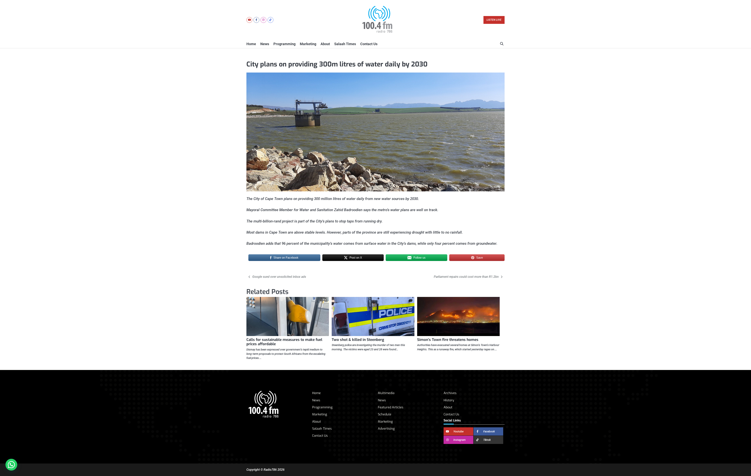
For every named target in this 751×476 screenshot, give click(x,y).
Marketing (308, 44)
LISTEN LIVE (494, 19)
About (325, 44)
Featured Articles (390, 407)
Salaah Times (345, 44)
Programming (284, 44)
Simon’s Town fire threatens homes (447, 339)
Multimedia (386, 393)
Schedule (384, 414)
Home (251, 44)
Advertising (386, 429)
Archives (450, 393)
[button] (11, 465)
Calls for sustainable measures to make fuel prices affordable (284, 342)
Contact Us (368, 44)
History (449, 400)
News (264, 44)
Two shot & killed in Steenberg (358, 339)
